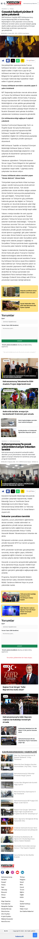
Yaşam (3, 897)
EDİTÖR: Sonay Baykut (23, 33)
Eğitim (22, 892)
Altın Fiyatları (5, 914)
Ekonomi (4, 892)
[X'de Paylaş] (13, 60)
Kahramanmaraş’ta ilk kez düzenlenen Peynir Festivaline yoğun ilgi (27, 740)
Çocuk (22, 887)
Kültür (22, 897)
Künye (22, 901)
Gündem (4, 879)
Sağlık (22, 895)
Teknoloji (4, 890)
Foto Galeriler (5, 904)
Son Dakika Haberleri (27, 911)
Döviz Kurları (5, 911)
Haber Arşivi (24, 909)
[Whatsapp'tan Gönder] (18, 60)
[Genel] (19, 674)
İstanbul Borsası (6, 909)
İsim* (3, 318)
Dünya (3, 895)
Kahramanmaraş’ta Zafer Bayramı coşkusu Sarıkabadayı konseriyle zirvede (17, 719)
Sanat (22, 882)
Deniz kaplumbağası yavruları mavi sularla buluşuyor (27, 421)
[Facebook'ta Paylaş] (8, 60)
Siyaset (3, 882)
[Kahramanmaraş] (19, 398)
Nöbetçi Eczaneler (7, 919)
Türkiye (22, 877)
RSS (6, 931)
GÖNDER (19, 341)
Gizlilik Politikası (25, 904)
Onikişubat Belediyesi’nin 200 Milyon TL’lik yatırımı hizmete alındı (27, 730)
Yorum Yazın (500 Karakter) (10, 325)
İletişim (22, 906)
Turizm (22, 890)
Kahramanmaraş (15, 441)
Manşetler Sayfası (7, 906)
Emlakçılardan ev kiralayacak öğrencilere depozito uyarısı (27, 431)
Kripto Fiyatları (6, 916)
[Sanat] (19, 704)
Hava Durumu (5, 921)
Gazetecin (5, 9)
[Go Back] (35, 935)
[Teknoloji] (19, 368)
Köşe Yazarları (6, 901)
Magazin (22, 879)
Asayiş (12, 9)
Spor (2, 887)
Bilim (21, 884)
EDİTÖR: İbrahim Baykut (25, 461)
